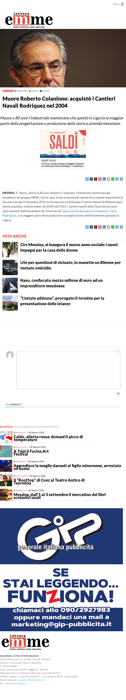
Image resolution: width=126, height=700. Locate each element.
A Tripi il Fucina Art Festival (31, 453)
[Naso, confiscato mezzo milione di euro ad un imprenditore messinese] (10, 285)
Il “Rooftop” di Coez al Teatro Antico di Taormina (49, 482)
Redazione (35, 91)
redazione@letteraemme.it (31, 679)
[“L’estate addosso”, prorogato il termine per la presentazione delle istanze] (10, 303)
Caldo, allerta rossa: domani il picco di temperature (48, 438)
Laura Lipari (21, 447)
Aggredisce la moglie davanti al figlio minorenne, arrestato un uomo (67, 467)
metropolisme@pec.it (15, 683)
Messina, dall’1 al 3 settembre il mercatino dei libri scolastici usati (60, 496)
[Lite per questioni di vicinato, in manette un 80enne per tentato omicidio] (10, 267)
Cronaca (9, 91)
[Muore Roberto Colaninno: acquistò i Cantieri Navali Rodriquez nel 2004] (63, 58)
